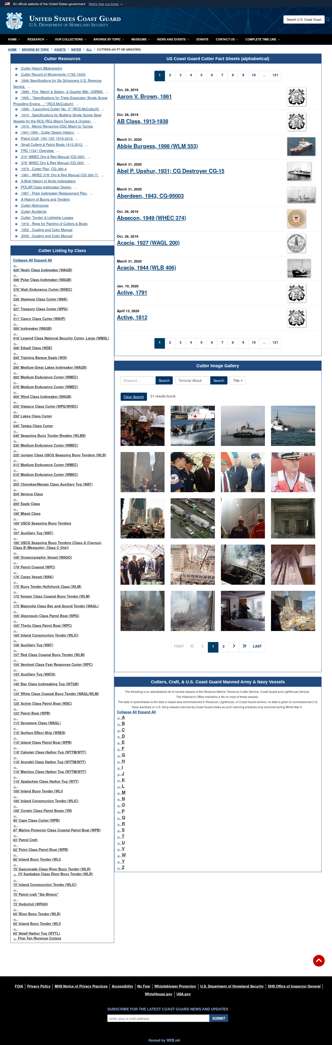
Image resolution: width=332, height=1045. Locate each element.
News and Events (171, 39)
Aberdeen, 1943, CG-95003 (150, 195)
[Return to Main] (319, 963)
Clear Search (134, 396)
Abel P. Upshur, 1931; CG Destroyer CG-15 (170, 171)
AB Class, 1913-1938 (142, 121)
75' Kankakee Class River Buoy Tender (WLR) (55, 873)
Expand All (43, 260)
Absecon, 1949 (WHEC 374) (151, 218)
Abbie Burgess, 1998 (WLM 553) (157, 146)
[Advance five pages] (244, 647)
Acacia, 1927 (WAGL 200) (148, 242)
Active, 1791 (132, 292)
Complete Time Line (260, 39)
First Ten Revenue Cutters (39, 938)
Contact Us (225, 39)
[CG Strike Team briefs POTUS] (143, 565)
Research (35, 39)
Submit (218, 1018)
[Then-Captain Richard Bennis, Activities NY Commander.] (293, 472)
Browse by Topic (107, 39)
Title (237, 380)
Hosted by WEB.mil (164, 1040)
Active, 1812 (132, 317)
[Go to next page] (234, 647)
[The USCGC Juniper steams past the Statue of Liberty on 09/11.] (243, 426)
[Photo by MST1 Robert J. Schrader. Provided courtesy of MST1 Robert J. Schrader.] (293, 518)
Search (164, 380)
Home (12, 39)
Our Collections (69, 39)
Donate (202, 39)
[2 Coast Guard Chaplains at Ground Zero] (143, 518)
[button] (106, 4)
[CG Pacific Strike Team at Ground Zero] (293, 611)
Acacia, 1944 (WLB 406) (146, 267)
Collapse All (23, 260)
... (28, 86)
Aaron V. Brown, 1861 (144, 96)
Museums (139, 39)
